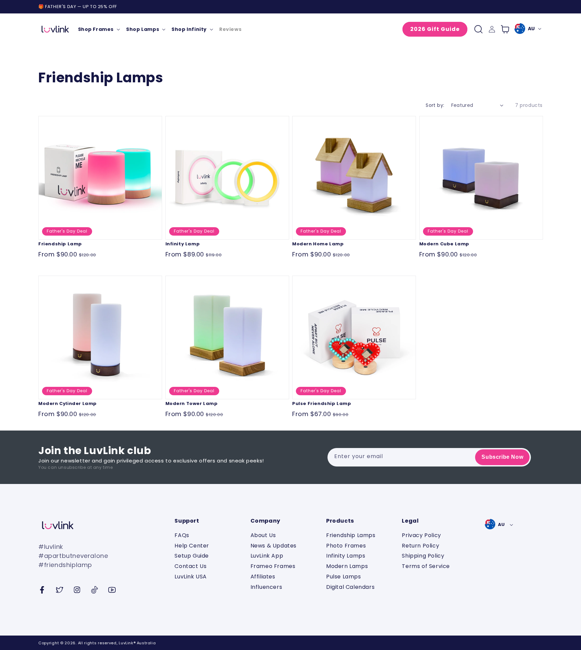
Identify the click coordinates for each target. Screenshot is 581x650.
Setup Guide (192, 556)
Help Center (192, 546)
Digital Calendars (350, 587)
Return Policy (420, 546)
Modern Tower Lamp (191, 403)
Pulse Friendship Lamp (321, 403)
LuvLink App (266, 556)
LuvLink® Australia (137, 643)
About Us (263, 535)
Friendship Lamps (351, 535)
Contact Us (190, 566)
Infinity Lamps (345, 556)
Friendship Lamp (60, 244)
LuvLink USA (191, 576)
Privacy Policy (421, 535)
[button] (99, 29)
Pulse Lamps (343, 576)
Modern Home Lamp (318, 244)
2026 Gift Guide (435, 29)
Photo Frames (346, 546)
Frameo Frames (273, 566)
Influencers (266, 587)
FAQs (182, 535)
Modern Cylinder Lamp (67, 403)
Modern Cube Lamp (444, 244)
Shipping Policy (423, 556)
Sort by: (435, 105)
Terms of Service (426, 566)
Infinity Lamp (182, 244)
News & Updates (273, 546)
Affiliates (262, 576)
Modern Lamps (347, 566)
